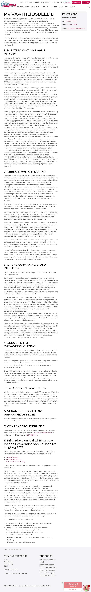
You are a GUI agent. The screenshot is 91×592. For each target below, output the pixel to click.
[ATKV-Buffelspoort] (8, 4)
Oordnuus (36, 2)
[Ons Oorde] (74, 6)
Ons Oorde (69, 6)
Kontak (62, 2)
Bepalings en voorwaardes (37, 586)
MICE (61, 6)
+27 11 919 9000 (31, 435)
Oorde (67, 2)
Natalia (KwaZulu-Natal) (48, 575)
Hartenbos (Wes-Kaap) (47, 570)
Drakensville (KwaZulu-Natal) (47, 561)
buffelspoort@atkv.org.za (76, 28)
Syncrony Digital (82, 586)
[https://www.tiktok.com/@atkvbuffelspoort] (75, 566)
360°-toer (22, 3)
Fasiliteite (35, 6)
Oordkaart (28, 2)
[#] (70, 561)
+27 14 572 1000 (70, 21)
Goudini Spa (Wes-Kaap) (48, 567)
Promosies (55, 2)
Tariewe (54, 6)
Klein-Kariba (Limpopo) (47, 573)
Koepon (86, 2)
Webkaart (48, 586)
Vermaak (45, 6)
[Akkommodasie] (29, 6)
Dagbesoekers (45, 2)
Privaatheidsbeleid (24, 586)
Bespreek (76, 2)
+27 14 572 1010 (71, 25)
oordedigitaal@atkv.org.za (43, 433)
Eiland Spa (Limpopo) (46, 565)
